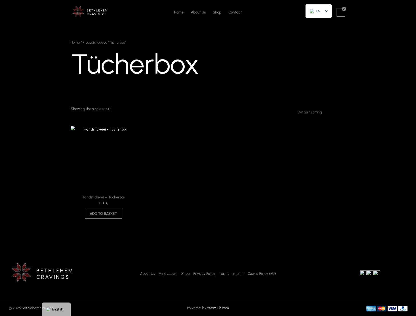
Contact (235, 12)
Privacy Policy (204, 273)
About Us (198, 12)
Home (179, 12)
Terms (224, 273)
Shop (217, 12)
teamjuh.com (218, 308)
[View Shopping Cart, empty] (341, 12)
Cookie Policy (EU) (261, 273)
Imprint (238, 273)
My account (168, 273)
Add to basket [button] (103, 213)
